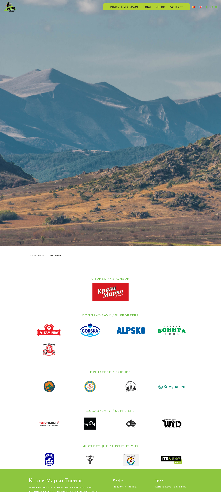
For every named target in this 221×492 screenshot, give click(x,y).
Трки (147, 7)
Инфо (160, 7)
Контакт (176, 7)
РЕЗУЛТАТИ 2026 (124, 7)
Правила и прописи (125, 487)
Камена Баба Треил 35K (170, 487)
